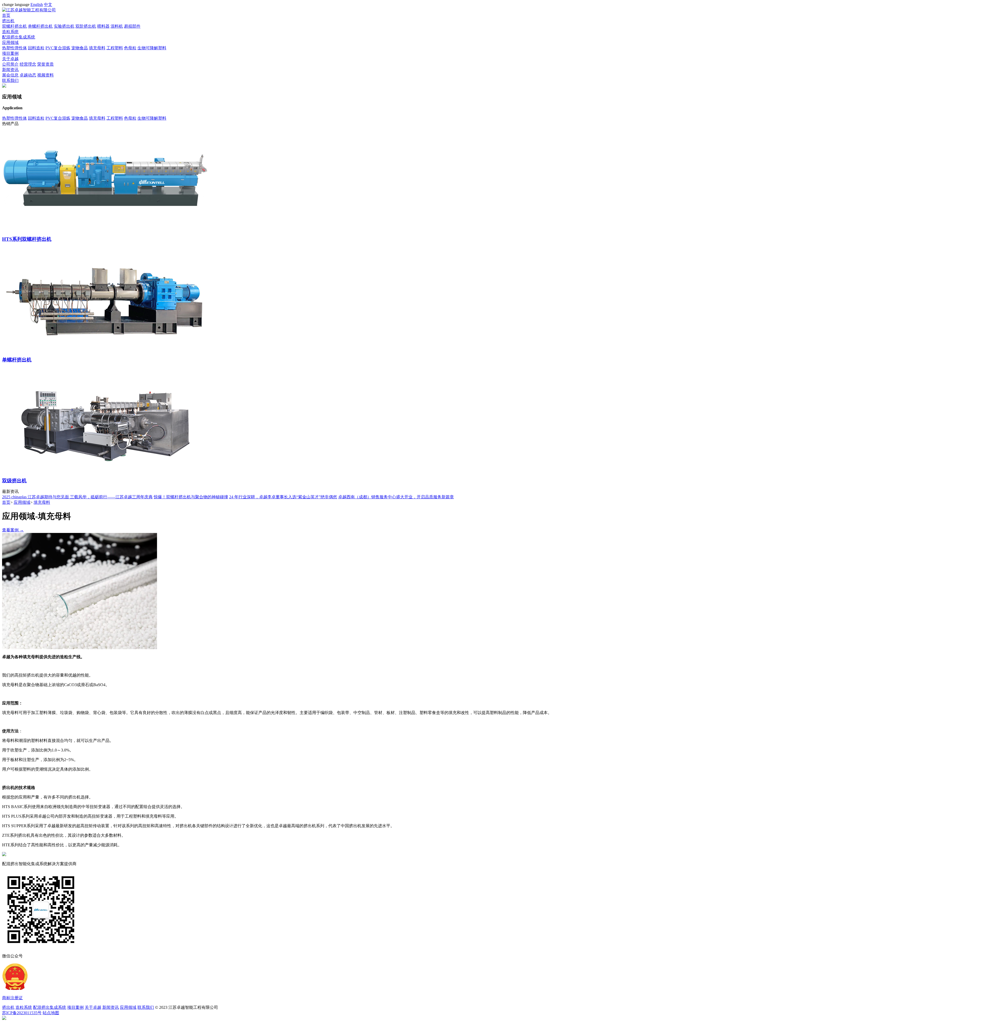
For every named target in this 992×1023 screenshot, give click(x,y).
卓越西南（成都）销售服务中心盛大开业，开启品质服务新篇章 (396, 497)
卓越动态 (28, 75)
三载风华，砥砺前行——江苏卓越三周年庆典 (111, 497)
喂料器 (103, 26)
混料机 (117, 26)
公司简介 (10, 64)
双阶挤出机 (85, 26)
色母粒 (130, 48)
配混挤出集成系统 (18, 37)
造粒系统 (10, 31)
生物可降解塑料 (151, 48)
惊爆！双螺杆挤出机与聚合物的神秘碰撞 (191, 497)
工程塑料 (114, 48)
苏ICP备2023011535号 (22, 1013)
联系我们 (10, 80)
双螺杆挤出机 (14, 26)
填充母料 (97, 48)
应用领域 (10, 42)
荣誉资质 (45, 64)
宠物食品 (79, 48)
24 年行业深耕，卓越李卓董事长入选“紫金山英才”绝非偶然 (283, 497)
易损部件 (132, 26)
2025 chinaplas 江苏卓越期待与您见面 (36, 497)
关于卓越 (10, 59)
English (36, 4)
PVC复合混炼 (57, 48)
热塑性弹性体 (14, 48)
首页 (6, 15)
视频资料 (45, 75)
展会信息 (10, 75)
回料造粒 (36, 48)
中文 (48, 4)
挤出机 (8, 21)
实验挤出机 (64, 26)
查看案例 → (13, 530)
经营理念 (28, 64)
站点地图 (51, 1013)
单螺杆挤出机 (40, 26)
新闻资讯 (10, 69)
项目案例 (10, 53)
